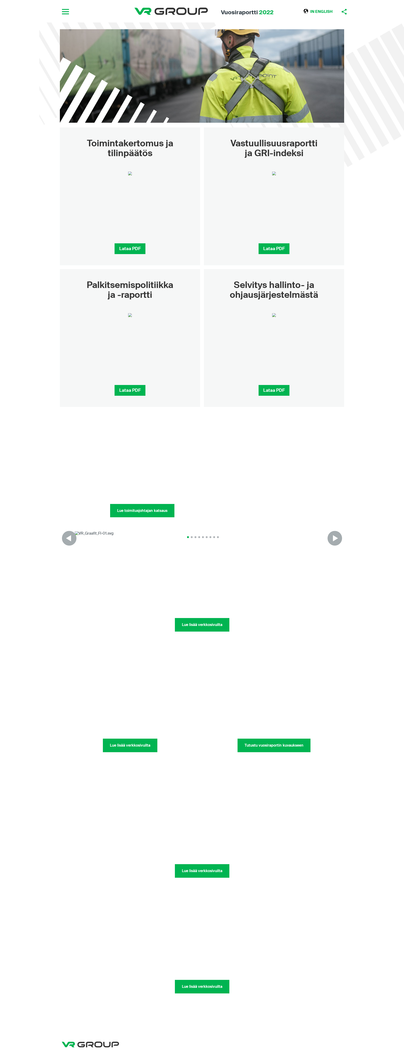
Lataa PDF (130, 249)
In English (321, 11)
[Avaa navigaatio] (65, 11)
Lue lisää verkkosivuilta (202, 624)
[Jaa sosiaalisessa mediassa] (344, 11)
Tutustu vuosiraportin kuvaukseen (274, 745)
